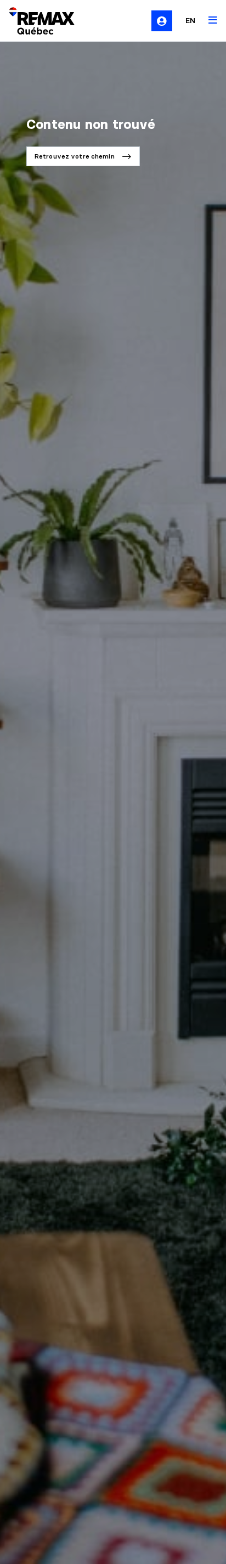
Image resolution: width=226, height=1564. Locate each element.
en (190, 20)
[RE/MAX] (35, 21)
